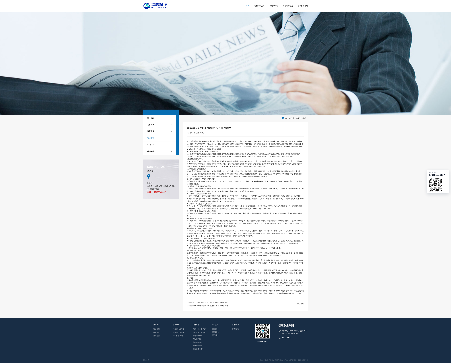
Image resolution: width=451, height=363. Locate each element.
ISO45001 (215, 335)
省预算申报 (197, 339)
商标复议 (156, 332)
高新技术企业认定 (199, 329)
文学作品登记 (178, 336)
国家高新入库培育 (199, 332)
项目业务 (151, 138)
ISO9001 (215, 329)
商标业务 (151, 125)
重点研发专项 (197, 345)
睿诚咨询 (151, 151)
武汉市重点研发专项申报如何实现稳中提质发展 (210, 302)
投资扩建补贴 (197, 349)
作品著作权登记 (178, 329)
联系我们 (235, 329)
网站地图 (146, 360)
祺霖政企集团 (301, 118)
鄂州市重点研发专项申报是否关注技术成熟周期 (210, 306)
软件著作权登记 (178, 332)
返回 (302, 304)
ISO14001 (215, 332)
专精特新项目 (197, 336)
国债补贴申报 (197, 342)
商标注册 (156, 329)
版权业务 (151, 131)
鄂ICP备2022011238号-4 (299, 360)
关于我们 (151, 118)
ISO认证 (150, 145)
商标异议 (156, 336)
